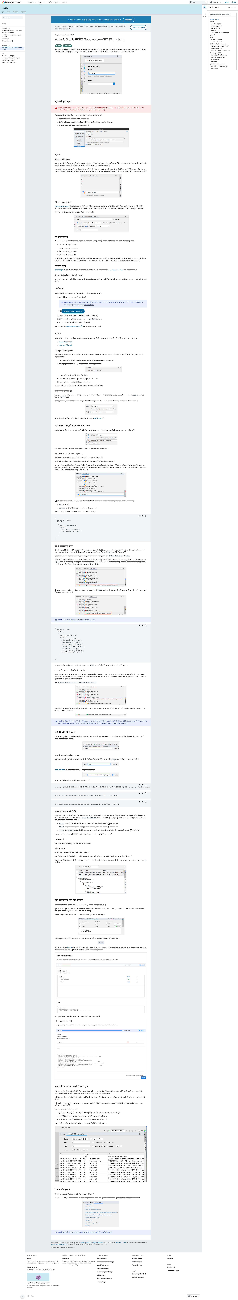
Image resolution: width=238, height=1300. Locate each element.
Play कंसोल (170, 1258)
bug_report (229, 7)
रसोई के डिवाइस (101, 1275)
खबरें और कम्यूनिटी (53, 2)
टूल (3, 12)
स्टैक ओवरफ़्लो (171, 1267)
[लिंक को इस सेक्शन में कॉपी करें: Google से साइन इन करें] (74, 351)
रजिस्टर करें (128, 20)
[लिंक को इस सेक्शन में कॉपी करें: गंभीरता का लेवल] (68, 839)
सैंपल (8, 12)
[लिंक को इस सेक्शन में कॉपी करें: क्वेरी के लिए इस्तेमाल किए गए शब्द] (81, 755)
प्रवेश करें (233, 2)
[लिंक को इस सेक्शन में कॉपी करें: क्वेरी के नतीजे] (67, 849)
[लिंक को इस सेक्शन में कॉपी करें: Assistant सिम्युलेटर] (72, 159)
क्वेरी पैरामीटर (98, 418)
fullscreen (232, 7)
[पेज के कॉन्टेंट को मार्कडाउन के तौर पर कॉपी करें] (120, 39)
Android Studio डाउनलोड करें (73, 311)
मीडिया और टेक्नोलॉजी (102, 1268)
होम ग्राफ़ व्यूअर (59, 270)
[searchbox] (12, 17)
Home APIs (67, 45)
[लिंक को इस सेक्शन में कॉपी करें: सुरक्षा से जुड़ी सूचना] (73, 101)
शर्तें (28, 1296)
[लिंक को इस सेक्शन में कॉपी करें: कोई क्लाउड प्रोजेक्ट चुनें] (73, 391)
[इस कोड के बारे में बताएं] (139, 515)
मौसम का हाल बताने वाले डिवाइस (105, 1262)
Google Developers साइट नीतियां (59, 1244)
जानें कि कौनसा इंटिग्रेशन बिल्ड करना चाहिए (38, 1283)
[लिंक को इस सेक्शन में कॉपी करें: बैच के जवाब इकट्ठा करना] (74, 546)
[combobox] (198, 2)
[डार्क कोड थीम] (142, 515)
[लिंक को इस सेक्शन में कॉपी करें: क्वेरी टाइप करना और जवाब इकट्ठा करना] (85, 454)
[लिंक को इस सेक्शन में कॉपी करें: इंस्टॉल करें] (66, 289)
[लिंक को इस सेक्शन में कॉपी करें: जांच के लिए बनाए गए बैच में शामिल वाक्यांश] (87, 670)
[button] (12, 58)
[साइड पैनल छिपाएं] (22, 1297)
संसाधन (40, 2)
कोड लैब (15, 12)
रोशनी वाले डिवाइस (102, 1258)
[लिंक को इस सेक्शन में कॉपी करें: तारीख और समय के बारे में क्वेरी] (78, 812)
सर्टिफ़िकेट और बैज (137, 1258)
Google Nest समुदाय (173, 1270)
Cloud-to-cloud (32, 1267)
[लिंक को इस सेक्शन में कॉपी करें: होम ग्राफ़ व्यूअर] (67, 266)
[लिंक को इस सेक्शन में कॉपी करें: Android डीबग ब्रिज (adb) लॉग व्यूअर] (84, 275)
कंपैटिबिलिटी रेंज (88, 305)
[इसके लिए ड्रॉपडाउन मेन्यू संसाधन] (44, 2)
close (235, 7)
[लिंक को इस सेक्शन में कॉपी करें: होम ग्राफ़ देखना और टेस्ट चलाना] (84, 900)
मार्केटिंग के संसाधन (137, 1262)
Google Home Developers (62, 35)
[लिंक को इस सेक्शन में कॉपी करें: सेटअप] (63, 334)
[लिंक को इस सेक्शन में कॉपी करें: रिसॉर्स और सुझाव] (72, 1189)
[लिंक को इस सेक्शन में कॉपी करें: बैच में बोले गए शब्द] (70, 237)
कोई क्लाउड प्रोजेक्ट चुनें (65, 345)
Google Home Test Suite (115, 270)
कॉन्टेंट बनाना (31, 2)
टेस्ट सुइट (69, 947)
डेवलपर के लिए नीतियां (138, 1277)
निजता (32, 1296)
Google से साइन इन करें (65, 342)
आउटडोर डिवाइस (101, 1282)
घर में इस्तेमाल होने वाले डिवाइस (105, 1272)
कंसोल (227, 2)
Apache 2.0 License (121, 1242)
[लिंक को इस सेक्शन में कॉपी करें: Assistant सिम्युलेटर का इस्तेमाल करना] (91, 426)
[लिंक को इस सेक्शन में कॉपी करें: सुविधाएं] (63, 154)
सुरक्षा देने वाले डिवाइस (102, 1265)
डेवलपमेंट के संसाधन (137, 1265)
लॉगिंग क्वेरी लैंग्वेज (60, 770)
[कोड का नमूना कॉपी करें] (145, 515)
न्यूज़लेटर (23, 12)
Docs (63, 2)
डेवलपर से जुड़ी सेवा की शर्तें (139, 1274)
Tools (5, 8)
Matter (58, 45)
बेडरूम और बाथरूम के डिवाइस (104, 1278)
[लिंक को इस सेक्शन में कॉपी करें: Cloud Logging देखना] (74, 202)
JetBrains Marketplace (73, 326)
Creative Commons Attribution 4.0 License (91, 1242)
